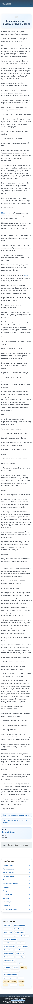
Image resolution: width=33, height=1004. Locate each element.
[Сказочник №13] (7, 4)
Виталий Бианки (8, 832)
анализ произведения (10, 963)
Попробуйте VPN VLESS (18, 999)
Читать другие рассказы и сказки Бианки (16, 815)
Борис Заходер (18, 929)
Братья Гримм (8, 932)
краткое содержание (9, 977)
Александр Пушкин (19, 925)
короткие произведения (10, 974)
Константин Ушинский (10, 939)
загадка (6, 970)
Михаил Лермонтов (9, 946)
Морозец (4, 213)
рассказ (25, 845)
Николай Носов (8, 950)
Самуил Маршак (8, 953)
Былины (6, 898)
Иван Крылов (25, 935)
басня (21, 963)
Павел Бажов (19, 950)
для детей (23, 967)
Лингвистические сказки (11, 880)
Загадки (5, 891)
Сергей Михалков (9, 956)
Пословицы (7, 901)
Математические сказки (10, 883)
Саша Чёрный (20, 953)
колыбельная (15, 970)
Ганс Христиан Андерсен (11, 935)
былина (15, 967)
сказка (5, 984)
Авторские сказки (8, 869)
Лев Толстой (20, 942)
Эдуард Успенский (9, 960)
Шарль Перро (20, 956)
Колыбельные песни (10, 909)
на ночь (20, 977)
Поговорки (6, 905)
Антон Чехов (7, 929)
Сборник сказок (8, 865)
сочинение (13, 984)
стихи (21, 984)
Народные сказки (8, 872)
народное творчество (10, 981)
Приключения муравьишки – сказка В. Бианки (15, 821)
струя (25, 275)
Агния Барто (7, 925)
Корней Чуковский (9, 942)
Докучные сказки (8, 876)
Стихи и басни (7, 894)
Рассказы (6, 887)
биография (7, 967)
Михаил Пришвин (23, 946)
